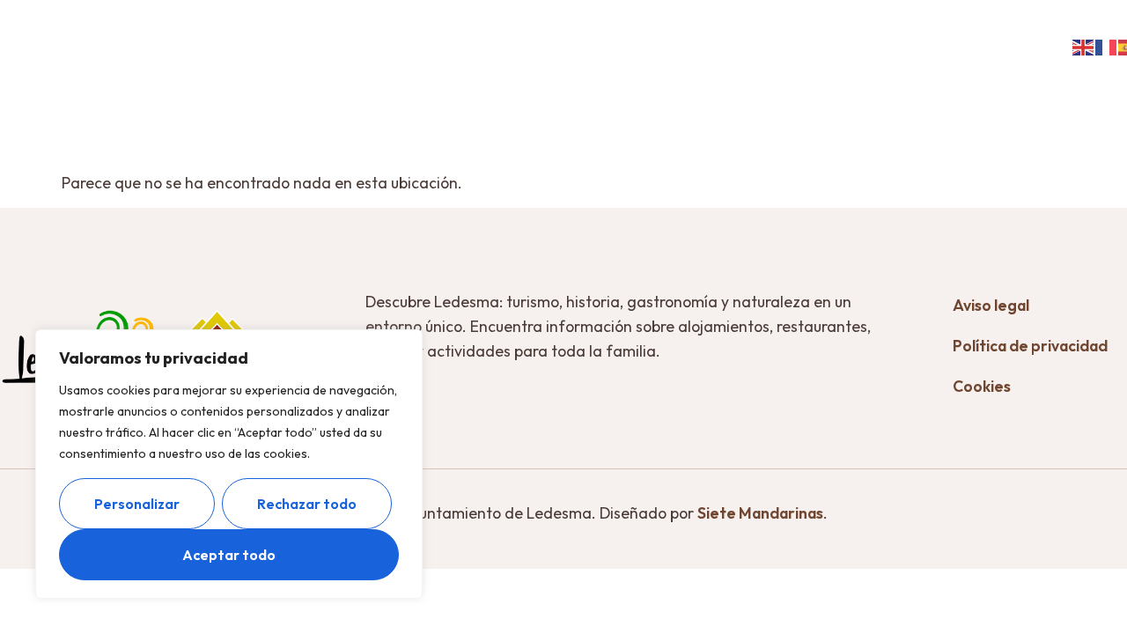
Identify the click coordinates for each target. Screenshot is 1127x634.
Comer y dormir (595, 32)
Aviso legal (991, 305)
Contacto (632, 59)
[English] (1083, 45)
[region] (229, 464)
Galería (1006, 32)
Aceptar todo (229, 555)
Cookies (982, 386)
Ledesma (263, 32)
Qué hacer (460, 32)
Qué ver (351, 32)
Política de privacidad (1030, 345)
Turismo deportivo (889, 32)
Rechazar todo (307, 503)
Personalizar (137, 503)
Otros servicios (746, 32)
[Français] (1106, 45)
